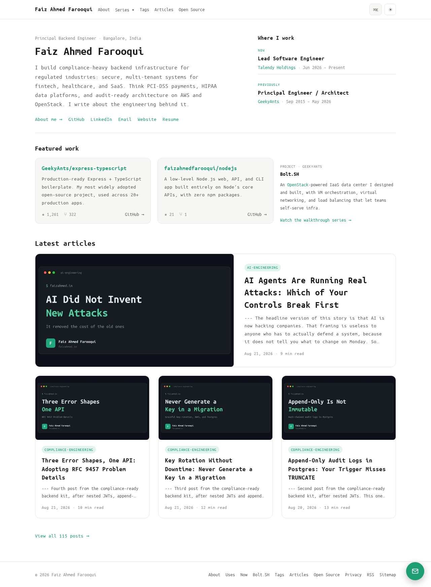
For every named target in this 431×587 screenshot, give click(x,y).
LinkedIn (101, 119)
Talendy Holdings (277, 67)
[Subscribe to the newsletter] (415, 571)
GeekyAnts (268, 101)
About (104, 9)
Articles (164, 9)
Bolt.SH (261, 574)
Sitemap (387, 574)
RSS (370, 574)
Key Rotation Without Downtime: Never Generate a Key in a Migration (209, 469)
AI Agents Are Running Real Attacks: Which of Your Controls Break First (305, 292)
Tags (144, 9)
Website (147, 119)
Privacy (353, 574)
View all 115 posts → (62, 536)
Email (125, 119)
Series (124, 9)
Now (243, 574)
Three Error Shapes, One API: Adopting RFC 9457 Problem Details (89, 469)
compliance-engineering (68, 449)
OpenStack (297, 184)
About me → (48, 119)
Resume (171, 119)
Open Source (192, 9)
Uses (230, 574)
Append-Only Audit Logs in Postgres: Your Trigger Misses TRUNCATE (337, 469)
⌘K (375, 9)
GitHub (76, 119)
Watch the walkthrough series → (315, 220)
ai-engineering (262, 267)
